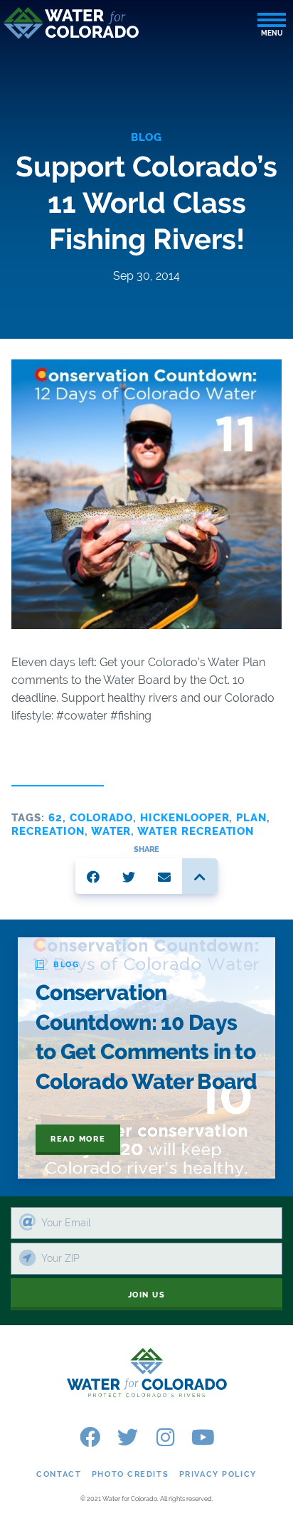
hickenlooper (184, 817)
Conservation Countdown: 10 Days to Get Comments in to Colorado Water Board (146, 1036)
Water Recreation (195, 831)
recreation (47, 831)
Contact (58, 1474)
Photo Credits (130, 1474)
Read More (77, 1139)
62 (55, 817)
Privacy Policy (218, 1474)
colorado (102, 817)
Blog (146, 137)
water (111, 831)
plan (251, 817)
